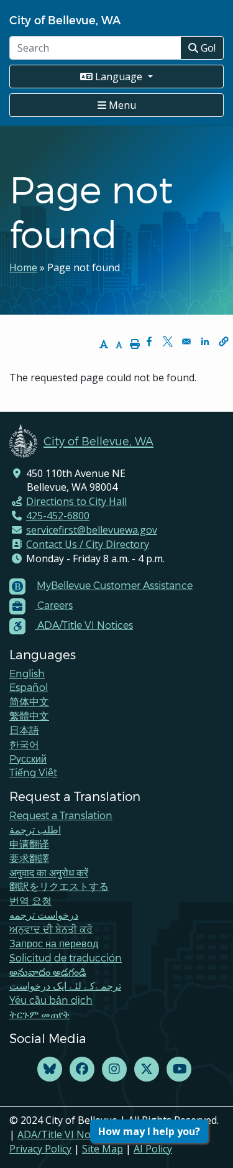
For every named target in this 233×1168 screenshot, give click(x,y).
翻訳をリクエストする (59, 886)
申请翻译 (29, 844)
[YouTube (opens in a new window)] (179, 1069)
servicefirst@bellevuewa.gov (91, 530)
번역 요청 (30, 900)
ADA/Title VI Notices (64, 1134)
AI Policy (153, 1149)
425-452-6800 (57, 515)
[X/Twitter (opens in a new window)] (146, 1069)
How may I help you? (149, 1131)
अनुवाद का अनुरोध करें (48, 872)
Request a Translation (60, 815)
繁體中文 (29, 715)
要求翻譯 (29, 858)
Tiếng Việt (33, 772)
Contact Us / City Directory (87, 544)
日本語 (24, 730)
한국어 (24, 744)
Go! (207, 48)
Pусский (28, 758)
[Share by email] (186, 341)
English (27, 673)
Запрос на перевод (53, 943)
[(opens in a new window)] (49, 1069)
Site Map (102, 1149)
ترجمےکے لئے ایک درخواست (65, 985)
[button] (224, 341)
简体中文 (29, 701)
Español (28, 687)
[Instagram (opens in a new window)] (114, 1069)
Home (23, 267)
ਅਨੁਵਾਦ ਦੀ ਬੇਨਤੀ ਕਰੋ (51, 929)
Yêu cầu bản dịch (51, 1000)
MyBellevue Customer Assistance (115, 585)
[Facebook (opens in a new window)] (82, 1069)
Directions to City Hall (76, 501)
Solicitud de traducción (65, 957)
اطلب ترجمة (35, 829)
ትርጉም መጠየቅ (39, 1014)
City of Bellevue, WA (65, 19)
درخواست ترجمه (43, 914)
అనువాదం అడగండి (47, 972)
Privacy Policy (40, 1149)
